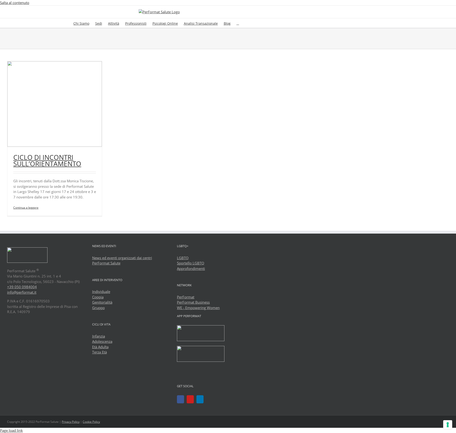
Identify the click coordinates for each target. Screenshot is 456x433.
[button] (238, 23)
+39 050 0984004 (22, 286)
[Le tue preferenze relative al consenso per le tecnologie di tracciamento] (447, 424)
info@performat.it (21, 292)
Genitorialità (102, 302)
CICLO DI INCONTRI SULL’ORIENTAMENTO (47, 160)
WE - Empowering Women (198, 307)
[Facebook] (180, 399)
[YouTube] (190, 399)
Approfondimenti (191, 268)
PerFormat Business (193, 302)
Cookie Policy (91, 422)
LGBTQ (183, 257)
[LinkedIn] (200, 399)
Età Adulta (100, 346)
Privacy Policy (71, 422)
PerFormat (185, 297)
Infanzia (98, 336)
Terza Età (99, 352)
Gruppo (98, 307)
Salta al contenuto (14, 2)
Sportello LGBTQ (190, 263)
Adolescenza (102, 341)
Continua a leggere (25, 208)
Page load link (11, 430)
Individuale (101, 291)
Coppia (98, 297)
